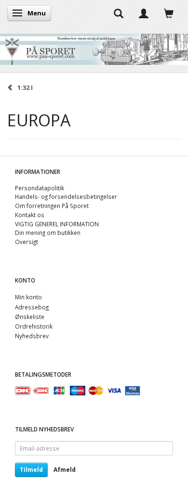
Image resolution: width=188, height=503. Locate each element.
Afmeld (65, 470)
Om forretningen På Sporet (52, 205)
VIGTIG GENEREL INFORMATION (57, 224)
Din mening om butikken (48, 232)
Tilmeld (31, 470)
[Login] (144, 13)
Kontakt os (29, 215)
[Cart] (169, 13)
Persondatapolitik (39, 188)
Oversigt (26, 241)
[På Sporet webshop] (94, 47)
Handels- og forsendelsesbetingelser (66, 196)
